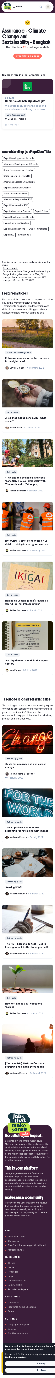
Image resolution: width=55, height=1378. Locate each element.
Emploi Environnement (14, 228)
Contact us (13, 1302)
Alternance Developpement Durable (21, 164)
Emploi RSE (9, 234)
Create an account (17, 1280)
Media (11, 1267)
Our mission (14, 1241)
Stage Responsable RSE (15, 193)
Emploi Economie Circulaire (16, 223)
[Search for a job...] (40, 6)
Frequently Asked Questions (22, 1307)
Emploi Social (24, 234)
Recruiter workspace (18, 1289)
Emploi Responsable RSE (16, 205)
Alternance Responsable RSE (18, 199)
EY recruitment (10, 268)
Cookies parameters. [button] (16, 1357)
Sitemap (12, 1329)
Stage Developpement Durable (18, 170)
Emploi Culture (42, 211)
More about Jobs (16, 1236)
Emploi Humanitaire (38, 228)
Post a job (13, 1271)
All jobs (11, 1263)
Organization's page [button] (27, 56)
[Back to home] (19, 1125)
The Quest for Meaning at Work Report (27, 1245)
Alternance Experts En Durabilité (19, 182)
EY (25, 47)
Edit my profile (15, 1285)
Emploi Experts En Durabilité (17, 187)
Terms (11, 1311)
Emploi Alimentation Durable (17, 211)
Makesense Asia (16, 1249)
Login (10, 1276)
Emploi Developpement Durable (19, 158)
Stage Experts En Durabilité (17, 176)
